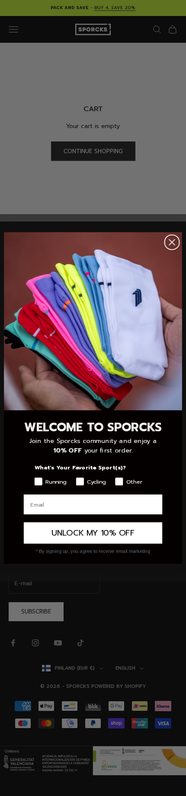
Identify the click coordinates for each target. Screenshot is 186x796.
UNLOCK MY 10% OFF (92, 533)
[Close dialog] (172, 242)
